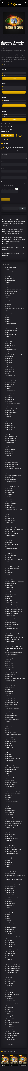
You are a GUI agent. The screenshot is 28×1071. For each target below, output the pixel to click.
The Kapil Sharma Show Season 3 (13, 968)
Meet (7, 706)
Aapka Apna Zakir (10, 278)
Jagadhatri (8, 557)
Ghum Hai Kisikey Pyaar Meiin (12, 486)
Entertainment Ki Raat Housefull (13, 470)
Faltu (7, 473)
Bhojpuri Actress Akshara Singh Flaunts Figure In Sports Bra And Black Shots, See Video (13, 223)
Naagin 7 (8, 775)
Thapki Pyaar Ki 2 (10, 955)
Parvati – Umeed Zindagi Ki (12, 801)
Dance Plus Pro (9, 416)
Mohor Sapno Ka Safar (11, 732)
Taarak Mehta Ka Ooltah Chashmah (14, 937)
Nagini (7, 778)
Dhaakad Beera (9, 425)
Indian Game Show (10, 535)
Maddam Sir (9, 676)
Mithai (7, 730)
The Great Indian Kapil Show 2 (13, 963)
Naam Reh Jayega (10, 777)
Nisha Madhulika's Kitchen (12, 788)
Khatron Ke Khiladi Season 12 (12, 624)
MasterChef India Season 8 (12, 700)
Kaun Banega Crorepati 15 (12, 602)
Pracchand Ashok (10, 812)
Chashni (8, 388)
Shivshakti (8, 907)
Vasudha (8, 1009)
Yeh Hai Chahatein (10, 1026)
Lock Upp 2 (8, 669)
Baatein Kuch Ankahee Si (11, 323)
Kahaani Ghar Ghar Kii (11, 583)
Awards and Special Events (12, 314)
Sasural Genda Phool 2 (11, 871)
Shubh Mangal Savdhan (11, 912)
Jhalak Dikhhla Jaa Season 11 (12, 566)
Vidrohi (8, 1013)
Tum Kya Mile (9, 989)
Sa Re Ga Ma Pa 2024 (11, 847)
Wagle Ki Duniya (9, 1015)
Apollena (8, 306)
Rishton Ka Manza (10, 842)
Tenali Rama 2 (9, 940)
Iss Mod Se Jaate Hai (11, 550)
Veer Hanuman (9, 1011)
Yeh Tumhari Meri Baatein (11, 1035)
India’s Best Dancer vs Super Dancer (14, 529)
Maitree (8, 689)
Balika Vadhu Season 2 (11, 338)
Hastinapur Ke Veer (10, 507)
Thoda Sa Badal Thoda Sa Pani (13, 974)
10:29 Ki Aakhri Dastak (11, 267)
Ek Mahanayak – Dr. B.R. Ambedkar (14, 468)
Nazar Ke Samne (10, 780)
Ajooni (7, 297)
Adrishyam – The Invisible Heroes (13, 289)
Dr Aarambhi (9, 460)
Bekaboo (8, 347)
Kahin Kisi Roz (9, 589)
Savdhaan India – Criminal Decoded (14, 879)
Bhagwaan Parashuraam (11, 351)
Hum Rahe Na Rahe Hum (11, 511)
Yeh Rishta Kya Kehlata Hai (12, 1031)
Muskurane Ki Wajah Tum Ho (12, 767)
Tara (7, 938)
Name (2, 161)
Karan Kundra (14, 129)
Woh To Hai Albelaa (10, 1018)
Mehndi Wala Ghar (10, 713)
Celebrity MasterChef (11, 377)
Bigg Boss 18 (9, 366)
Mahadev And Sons (10, 680)
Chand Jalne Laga (10, 384)
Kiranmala (8, 626)
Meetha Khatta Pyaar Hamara (12, 708)
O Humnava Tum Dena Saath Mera (13, 791)
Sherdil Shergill (9, 901)
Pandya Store (9, 795)
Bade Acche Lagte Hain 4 (11, 330)
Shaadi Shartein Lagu (11, 886)
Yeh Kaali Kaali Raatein (11, 1030)
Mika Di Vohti (9, 726)
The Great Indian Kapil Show (12, 961)
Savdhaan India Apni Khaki (12, 881)
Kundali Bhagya (9, 643)
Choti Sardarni (9, 395)
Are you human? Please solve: (8, 189)
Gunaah (8, 498)
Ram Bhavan (9, 836)
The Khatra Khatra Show (11, 972)
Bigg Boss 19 (9, 367)
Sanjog (8, 866)
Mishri (7, 728)
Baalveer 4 (8, 319)
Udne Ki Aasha (9, 998)
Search (4, 206)
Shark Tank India (10, 890)
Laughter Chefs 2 (10, 665)
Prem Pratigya (9, 814)
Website (3, 175)
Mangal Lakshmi (9, 691)
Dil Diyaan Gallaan (10, 442)
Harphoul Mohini (10, 505)
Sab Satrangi (9, 857)
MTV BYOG (8, 743)
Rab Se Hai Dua (9, 831)
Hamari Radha (9, 501)
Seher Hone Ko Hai (10, 883)
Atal (7, 310)
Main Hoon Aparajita (10, 684)
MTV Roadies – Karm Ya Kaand (13, 758)
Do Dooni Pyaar (9, 451)
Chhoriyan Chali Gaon (11, 390)
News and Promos (10, 784)
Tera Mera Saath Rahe (11, 942)
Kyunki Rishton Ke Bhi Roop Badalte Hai (15, 645)
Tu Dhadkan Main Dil (10, 981)
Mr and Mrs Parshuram (11, 741)
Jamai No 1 (8, 565)
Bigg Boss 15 (8, 126)
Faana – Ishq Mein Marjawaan (12, 472)
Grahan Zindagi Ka (10, 492)
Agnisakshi (8, 295)
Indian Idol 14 (9, 539)
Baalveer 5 (8, 321)
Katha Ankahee (9, 600)
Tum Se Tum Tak (9, 990)
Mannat (8, 695)
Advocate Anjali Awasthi (11, 291)
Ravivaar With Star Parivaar (12, 838)
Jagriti (7, 561)
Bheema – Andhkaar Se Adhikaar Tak (14, 354)
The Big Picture (9, 959)
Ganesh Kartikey (10, 477)
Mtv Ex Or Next (9, 747)
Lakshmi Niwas (9, 659)
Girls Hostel (9, 488)
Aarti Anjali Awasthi (10, 280)
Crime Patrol (9, 401)
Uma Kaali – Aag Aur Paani (12, 1003)
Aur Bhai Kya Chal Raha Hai (12, 312)
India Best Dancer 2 (10, 518)
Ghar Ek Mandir (9, 483)
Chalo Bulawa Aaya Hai (11, 382)
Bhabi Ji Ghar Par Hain (11, 349)
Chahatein (8, 379)
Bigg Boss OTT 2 (10, 369)
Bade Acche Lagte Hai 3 (11, 328)
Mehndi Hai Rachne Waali (11, 712)
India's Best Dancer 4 (11, 526)
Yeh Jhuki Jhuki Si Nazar (11, 1028)
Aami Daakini (9, 273)
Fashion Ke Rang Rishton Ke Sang (13, 475)
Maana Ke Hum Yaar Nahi (11, 672)
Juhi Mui (8, 574)
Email (2, 168)
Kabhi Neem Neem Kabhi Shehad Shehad (15, 581)
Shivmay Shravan (10, 905)
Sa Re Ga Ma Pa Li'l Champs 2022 (13, 849)
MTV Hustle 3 (9, 751)
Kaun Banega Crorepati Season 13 (14, 609)
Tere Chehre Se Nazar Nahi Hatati (13, 950)
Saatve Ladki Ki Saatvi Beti (12, 853)
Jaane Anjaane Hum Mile (11, 555)
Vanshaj (8, 1005)
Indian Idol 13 (9, 537)
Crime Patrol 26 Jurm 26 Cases (13, 403)
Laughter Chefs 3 (10, 667)
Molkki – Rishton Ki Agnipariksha (13, 734)
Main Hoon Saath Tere (11, 685)
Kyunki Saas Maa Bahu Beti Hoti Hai (14, 652)
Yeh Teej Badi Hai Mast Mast (12, 1033)
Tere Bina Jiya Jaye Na (11, 948)
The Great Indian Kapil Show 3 (13, 964)
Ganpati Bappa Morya (11, 481)
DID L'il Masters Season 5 (11, 436)
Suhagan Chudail (10, 924)
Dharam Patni (9, 429)
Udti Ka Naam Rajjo (10, 1000)
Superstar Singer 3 (10, 931)
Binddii (7, 373)
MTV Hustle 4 (9, 752)
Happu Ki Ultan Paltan (11, 503)
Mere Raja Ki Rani (10, 717)
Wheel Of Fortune (10, 1017)
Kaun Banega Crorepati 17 (12, 606)
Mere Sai (8, 721)
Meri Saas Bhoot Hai (10, 725)
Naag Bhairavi (9, 771)
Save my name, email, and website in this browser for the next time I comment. (13, 184)
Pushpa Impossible (10, 819)
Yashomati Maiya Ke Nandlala (12, 1022)
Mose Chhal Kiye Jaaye (11, 738)
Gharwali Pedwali (10, 485)
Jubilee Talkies (9, 572)
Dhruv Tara (8, 434)
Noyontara (8, 790)
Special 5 (8, 918)
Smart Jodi (8, 916)
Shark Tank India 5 (10, 894)
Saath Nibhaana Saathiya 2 (12, 851)
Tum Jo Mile (9, 987)
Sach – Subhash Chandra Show (13, 858)
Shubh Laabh (9, 911)
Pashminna (8, 803)
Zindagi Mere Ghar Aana (11, 1043)
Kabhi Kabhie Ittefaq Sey (11, 579)
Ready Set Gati (9, 840)
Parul (7, 799)
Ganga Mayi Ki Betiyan (11, 479)
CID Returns (9, 397)
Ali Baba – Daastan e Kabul (12, 299)
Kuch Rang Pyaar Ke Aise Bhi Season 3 (14, 637)
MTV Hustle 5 (9, 754)
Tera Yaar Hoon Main (10, 944)
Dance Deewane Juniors (11, 412)
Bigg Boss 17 (9, 364)
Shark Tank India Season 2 (12, 896)
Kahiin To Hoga (9, 587)
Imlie (7, 516)
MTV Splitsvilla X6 (10, 765)
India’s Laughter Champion (12, 533)
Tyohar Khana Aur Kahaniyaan (12, 994)
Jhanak (8, 570)
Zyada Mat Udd (9, 1044)
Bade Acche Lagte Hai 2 (11, 327)
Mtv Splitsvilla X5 (10, 764)
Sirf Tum (8, 914)
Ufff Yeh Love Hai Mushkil (11, 1002)
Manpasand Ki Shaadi (11, 697)
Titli (7, 976)
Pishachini (8, 808)
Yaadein (8, 1020)
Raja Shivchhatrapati (11, 834)
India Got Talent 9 (10, 522)
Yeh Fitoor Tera (9, 1024)
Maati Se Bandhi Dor (10, 674)
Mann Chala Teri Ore (10, 693)
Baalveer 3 (8, 317)
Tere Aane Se (9, 946)
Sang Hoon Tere (10, 864)
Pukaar (8, 816)
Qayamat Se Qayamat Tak (12, 825)
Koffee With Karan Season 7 (12, 632)
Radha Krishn (9, 832)
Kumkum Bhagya (10, 641)
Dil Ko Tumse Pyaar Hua (11, 444)
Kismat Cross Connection (12, 628)
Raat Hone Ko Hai (10, 827)
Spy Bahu (8, 920)
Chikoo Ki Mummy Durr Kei (12, 392)
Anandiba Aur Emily (10, 301)
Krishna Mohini (9, 635)
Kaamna (8, 578)
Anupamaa (8, 304)
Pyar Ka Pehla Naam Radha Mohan (13, 823)
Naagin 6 (8, 773)
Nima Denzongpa (10, 786)
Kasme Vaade (9, 596)
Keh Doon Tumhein (10, 615)
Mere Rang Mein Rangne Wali (12, 719)
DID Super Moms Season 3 (12, 438)
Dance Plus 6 (9, 414)
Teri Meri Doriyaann (10, 953)
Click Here (14, 78)
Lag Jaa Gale (9, 656)
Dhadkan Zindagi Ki (10, 427)
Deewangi (8, 421)
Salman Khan (8, 123)
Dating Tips (8, 418)
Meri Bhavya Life (10, 723)
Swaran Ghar (9, 933)
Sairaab (8, 860)
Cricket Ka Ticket (10, 399)
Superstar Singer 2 (10, 929)
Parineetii (8, 797)
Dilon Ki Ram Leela (10, 447)
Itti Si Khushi (9, 552)
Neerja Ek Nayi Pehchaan (11, 782)
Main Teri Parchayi (10, 687)
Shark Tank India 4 (10, 892)
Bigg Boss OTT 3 (10, 371)
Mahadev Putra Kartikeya (12, 682)
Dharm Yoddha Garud (11, 431)
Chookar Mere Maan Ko (11, 393)
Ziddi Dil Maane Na (10, 1041)
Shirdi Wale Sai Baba (10, 903)
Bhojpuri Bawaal (10, 356)
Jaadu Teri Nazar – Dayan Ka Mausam (14, 553)
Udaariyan (8, 996)
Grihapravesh (9, 494)
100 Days (8, 269)
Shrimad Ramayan (10, 909)
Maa (7, 671)
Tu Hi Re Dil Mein (10, 983)
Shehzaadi (8, 899)
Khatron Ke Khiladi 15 (11, 622)
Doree (7, 457)
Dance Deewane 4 (10, 410)
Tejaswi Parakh (5, 131)
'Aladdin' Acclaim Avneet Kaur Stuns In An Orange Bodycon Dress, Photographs (13, 241)
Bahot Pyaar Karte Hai (11, 334)
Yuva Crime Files (10, 1037)
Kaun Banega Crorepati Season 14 (14, 611)
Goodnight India (10, 490)
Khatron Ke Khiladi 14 (11, 620)
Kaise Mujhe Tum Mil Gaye (12, 591)
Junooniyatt (9, 576)
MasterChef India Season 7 (12, 698)
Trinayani (8, 979)
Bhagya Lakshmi (10, 353)
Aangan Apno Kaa (10, 274)
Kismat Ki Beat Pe (10, 630)
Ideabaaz (8, 514)
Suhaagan (8, 922)
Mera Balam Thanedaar (11, 715)
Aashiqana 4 (9, 284)
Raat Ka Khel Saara (10, 829)
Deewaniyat (9, 423)
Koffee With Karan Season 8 (12, 633)
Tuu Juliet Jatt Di (10, 992)
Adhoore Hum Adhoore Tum (12, 287)
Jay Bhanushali (7, 129)
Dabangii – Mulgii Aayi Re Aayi (12, 408)
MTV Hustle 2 (9, 749)
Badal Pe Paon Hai (10, 325)
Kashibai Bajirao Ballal (11, 594)
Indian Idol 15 (9, 540)
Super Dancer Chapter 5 (11, 927)
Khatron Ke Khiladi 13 (11, 619)
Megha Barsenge (10, 710)
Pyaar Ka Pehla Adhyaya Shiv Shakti (14, 821)
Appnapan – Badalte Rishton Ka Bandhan (15, 308)
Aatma (7, 286)
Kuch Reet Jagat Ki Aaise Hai (12, 639)
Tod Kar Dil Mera (10, 977)
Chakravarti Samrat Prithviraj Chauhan (14, 380)
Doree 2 (8, 459)
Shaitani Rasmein (10, 888)
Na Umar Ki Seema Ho (11, 769)
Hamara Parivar (9, 499)
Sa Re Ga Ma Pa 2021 (11, 844)
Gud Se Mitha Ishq (10, 496)
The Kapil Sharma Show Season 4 (13, 970)
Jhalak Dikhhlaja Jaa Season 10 (13, 568)
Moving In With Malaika (11, 739)
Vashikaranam (9, 1007)
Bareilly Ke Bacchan (10, 341)
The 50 (7, 957)
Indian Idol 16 (9, 542)
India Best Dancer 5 (10, 520)
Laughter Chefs (9, 663)
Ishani (7, 546)
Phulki (7, 806)
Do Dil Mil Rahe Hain (10, 449)
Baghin (7, 332)
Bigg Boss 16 (9, 362)
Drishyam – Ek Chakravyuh (12, 462)
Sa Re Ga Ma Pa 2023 (11, 845)
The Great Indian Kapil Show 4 (13, 966)
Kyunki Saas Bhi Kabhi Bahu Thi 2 (13, 646)
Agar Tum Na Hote (10, 293)
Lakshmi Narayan (10, 658)
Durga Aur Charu (10, 466)
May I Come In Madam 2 (11, 704)
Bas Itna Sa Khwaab (10, 345)
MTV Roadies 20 (9, 760)
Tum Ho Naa (9, 985)
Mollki (7, 736)
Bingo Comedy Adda (11, 375)
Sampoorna (9, 862)
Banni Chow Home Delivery (12, 340)
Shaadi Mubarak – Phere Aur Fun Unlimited (15, 884)
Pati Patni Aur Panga (10, 805)
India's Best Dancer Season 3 (12, 527)
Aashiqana (8, 282)
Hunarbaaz (8, 513)
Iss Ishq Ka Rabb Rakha (11, 548)
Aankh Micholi (9, 276)
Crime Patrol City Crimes (11, 407)
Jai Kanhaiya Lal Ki (10, 563)
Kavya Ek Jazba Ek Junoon (12, 613)
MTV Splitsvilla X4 (10, 762)
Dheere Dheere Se (10, 433)
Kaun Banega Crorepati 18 (12, 607)
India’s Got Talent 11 (10, 531)
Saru (7, 870)
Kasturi (8, 598)
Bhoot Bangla (9, 358)
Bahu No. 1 (8, 336)
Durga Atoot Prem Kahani (12, 464)
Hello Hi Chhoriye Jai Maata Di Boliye (14, 509)
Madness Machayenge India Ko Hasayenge (15, 678)
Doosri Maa (8, 455)
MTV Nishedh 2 (9, 756)
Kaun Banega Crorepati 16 (12, 604)
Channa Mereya (9, 386)
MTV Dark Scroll (9, 745)
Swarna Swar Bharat (10, 935)
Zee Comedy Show (10, 1039)
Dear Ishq (8, 420)
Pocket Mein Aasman (11, 810)
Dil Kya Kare (9, 446)
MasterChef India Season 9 (12, 702)
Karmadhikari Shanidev (11, 592)
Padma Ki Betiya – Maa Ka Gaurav (13, 793)
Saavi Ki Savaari (9, 855)
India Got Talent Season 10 (12, 524)
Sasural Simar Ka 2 (10, 873)
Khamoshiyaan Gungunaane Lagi (13, 617)
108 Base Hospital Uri (11, 271)
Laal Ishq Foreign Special (11, 654)
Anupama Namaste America (12, 302)
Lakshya (8, 661)
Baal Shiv (8, 315)
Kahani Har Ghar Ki (10, 585)
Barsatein (8, 343)
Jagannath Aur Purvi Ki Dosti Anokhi (14, 559)
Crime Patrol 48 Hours (11, 405)
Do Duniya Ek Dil (9, 453)
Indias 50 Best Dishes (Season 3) (13, 544)
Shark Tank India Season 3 (12, 897)
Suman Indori (9, 925)
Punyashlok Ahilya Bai (11, 818)
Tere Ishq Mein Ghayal (11, 951)
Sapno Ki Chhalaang (10, 868)
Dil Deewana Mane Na (11, 440)
